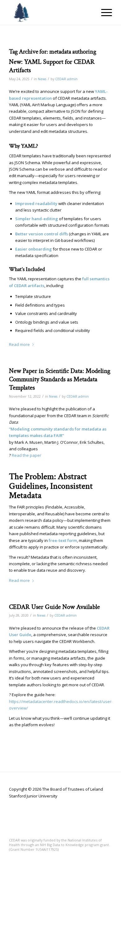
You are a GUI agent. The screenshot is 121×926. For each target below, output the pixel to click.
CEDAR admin (66, 79)
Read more (19, 344)
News (42, 79)
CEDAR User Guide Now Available (54, 607)
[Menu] (103, 12)
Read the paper (26, 455)
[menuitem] (103, 12)
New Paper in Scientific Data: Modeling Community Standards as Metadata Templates (59, 379)
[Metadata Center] (50, 12)
